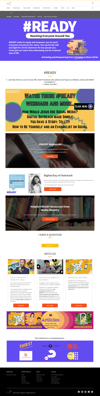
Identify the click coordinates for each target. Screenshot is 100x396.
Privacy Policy (39, 379)
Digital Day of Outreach (50, 16)
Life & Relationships (55, 383)
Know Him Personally (11, 375)
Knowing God (16, 8)
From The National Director (57, 375)
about (73, 8)
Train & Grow (26, 8)
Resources (16, 16)
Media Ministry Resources (28, 16)
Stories (56, 8)
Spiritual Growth (54, 381)
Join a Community (25, 383)
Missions (23, 379)
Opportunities (47, 8)
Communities (36, 8)
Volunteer (23, 377)
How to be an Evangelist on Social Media (49, 278)
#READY (8, 8)
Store (62, 8)
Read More (21, 305)
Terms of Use (39, 381)
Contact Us (50, 245)
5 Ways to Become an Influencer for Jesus (18, 278)
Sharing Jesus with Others (77, 277)
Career (22, 375)
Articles (39, 16)
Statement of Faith (40, 375)
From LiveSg (54, 377)
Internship (23, 381)
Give (68, 8)
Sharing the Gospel (55, 379)
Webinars (9, 16)
